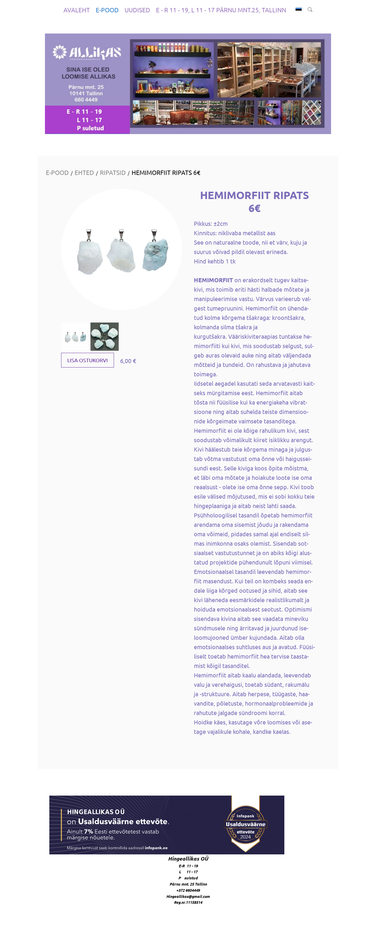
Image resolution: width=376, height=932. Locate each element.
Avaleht (76, 10)
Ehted (84, 172)
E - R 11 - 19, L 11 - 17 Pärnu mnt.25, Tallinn (221, 10)
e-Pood (107, 10)
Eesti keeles (298, 10)
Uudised (137, 10)
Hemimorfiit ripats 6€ (166, 172)
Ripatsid (113, 172)
